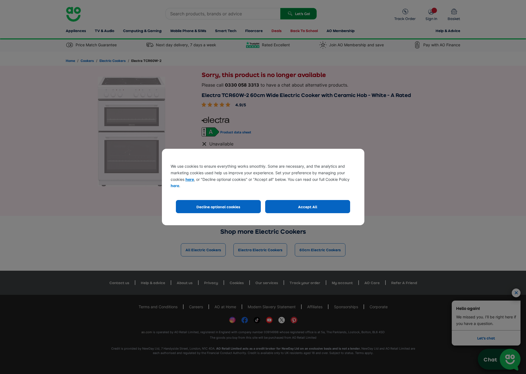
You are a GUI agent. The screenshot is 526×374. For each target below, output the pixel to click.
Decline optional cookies (218, 206)
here (189, 179)
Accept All (307, 206)
